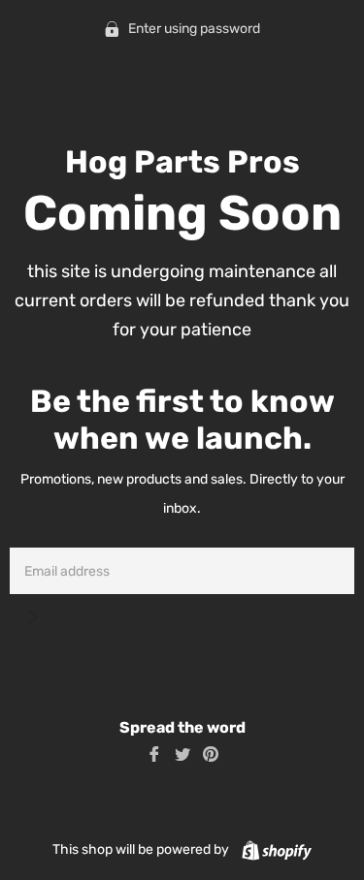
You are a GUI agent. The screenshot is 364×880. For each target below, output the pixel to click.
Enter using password (192, 28)
